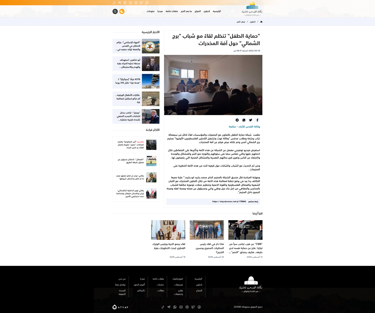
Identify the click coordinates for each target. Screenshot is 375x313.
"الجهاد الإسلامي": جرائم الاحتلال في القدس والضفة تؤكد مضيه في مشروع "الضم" (128, 47)
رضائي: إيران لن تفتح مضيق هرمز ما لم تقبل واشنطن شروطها (130, 177)
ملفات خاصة (172, 11)
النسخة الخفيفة (122, 292)
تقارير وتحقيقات (178, 292)
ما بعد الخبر (186, 11)
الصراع (198, 11)
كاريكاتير (141, 291)
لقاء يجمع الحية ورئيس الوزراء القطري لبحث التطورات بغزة (168, 246)
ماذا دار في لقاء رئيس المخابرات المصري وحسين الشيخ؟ (210, 248)
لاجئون (207, 11)
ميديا (160, 11)
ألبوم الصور (139, 285)
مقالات (160, 291)
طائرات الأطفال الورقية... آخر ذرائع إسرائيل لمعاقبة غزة (127, 99)
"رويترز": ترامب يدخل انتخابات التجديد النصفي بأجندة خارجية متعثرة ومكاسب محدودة (128, 118)
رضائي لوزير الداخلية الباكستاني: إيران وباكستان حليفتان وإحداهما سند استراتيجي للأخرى (130, 193)
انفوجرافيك (177, 279)
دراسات (160, 285)
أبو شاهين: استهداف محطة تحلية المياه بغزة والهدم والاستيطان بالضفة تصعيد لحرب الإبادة (128, 67)
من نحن (122, 279)
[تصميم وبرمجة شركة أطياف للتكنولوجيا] (120, 307)
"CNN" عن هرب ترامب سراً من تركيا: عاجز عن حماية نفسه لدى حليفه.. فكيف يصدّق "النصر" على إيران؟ (245, 250)
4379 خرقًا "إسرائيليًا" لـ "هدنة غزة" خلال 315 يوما (127, 81)
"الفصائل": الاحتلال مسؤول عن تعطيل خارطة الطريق (131, 161)
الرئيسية (217, 11)
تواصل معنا (120, 285)
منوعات (151, 11)
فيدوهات (178, 285)
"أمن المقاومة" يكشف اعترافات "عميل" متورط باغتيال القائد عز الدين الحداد (130, 145)
